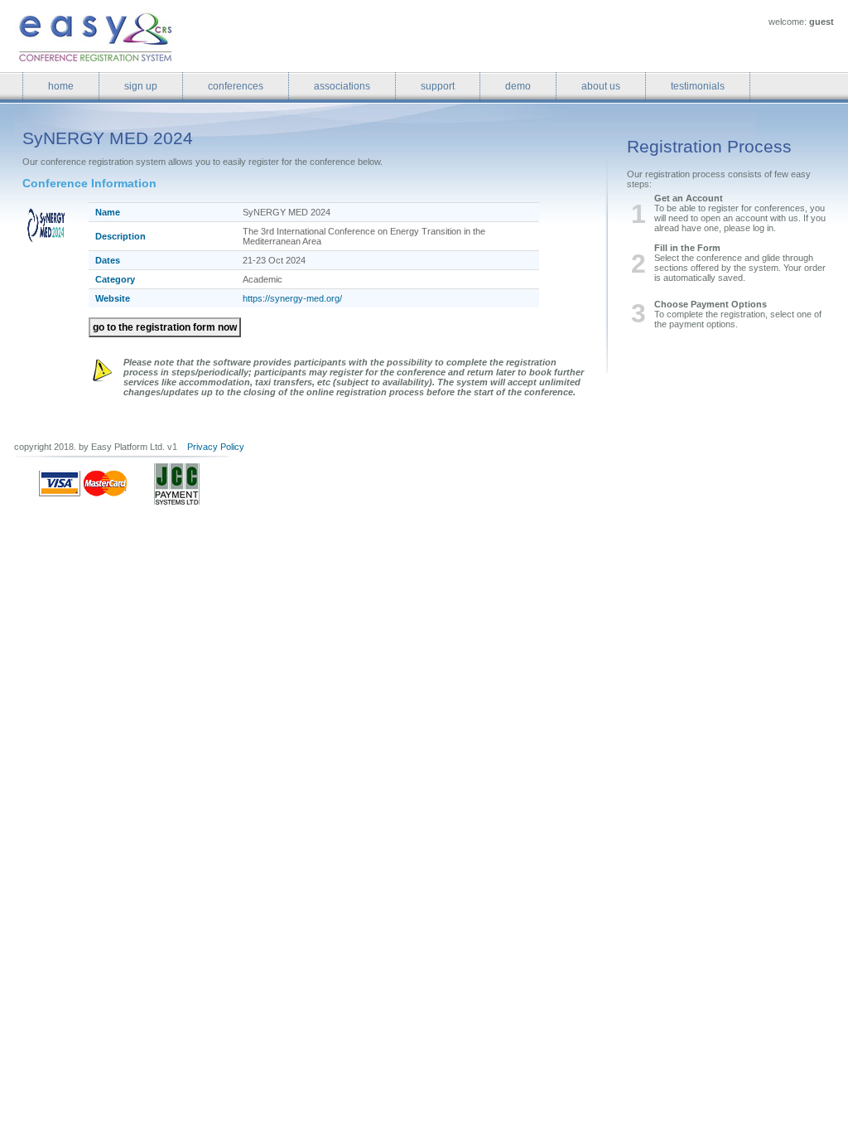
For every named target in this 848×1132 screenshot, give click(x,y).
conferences (235, 86)
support (438, 86)
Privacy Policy (215, 447)
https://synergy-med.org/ (292, 298)
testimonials (698, 86)
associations (342, 86)
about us (600, 86)
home (61, 86)
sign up (140, 86)
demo (518, 86)
